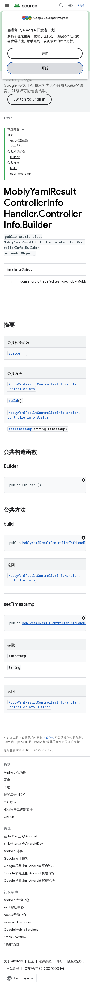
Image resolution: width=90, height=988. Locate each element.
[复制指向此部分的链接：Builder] (22, 466)
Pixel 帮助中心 (14, 907)
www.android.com (17, 922)
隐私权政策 (75, 961)
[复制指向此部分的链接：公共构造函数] (41, 452)
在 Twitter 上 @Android (20, 836)
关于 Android (13, 961)
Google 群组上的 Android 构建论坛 (29, 873)
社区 (31, 961)
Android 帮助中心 (16, 900)
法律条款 (45, 961)
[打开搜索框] (61, 5)
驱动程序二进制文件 (18, 809)
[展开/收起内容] (23, 129)
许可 (59, 961)
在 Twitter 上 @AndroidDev (23, 843)
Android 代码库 (15, 772)
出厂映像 (10, 802)
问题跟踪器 (12, 944)
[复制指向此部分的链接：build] (18, 524)
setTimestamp (20, 429)
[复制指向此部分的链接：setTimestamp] (39, 604)
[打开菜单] (7, 5)
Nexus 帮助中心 (15, 915)
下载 (7, 787)
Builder (15, 353)
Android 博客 (13, 851)
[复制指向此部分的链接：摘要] (19, 325)
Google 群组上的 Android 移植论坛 (29, 880)
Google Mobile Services (21, 929)
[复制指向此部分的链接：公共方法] (30, 510)
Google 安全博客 (16, 858)
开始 (45, 68)
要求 (7, 780)
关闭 (45, 53)
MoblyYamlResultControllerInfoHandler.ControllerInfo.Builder (43, 414)
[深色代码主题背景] (83, 480)
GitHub (9, 817)
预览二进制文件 (15, 794)
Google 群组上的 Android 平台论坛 (29, 866)
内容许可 (49, 737)
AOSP (8, 118)
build (13, 400)
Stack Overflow (15, 937)
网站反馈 (12, 968)
